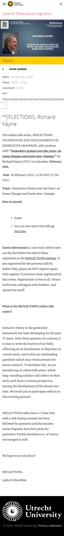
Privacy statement (50, 525)
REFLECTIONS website (40, 258)
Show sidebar (18, 69)
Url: (4, 93)
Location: (8, 88)
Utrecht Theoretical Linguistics (27, 13)
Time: (6, 82)
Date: (6, 77)
